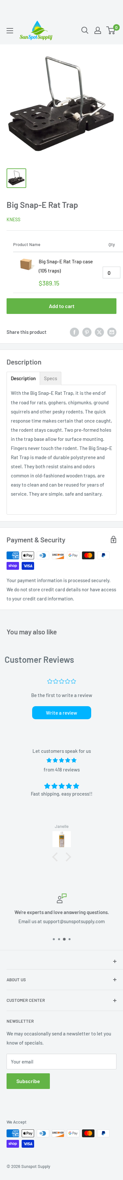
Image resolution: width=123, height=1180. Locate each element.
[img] (61, 760)
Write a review (61, 713)
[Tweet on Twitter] (99, 332)
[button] (56, 857)
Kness (13, 219)
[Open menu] (10, 30)
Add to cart (61, 306)
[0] (111, 30)
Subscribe (28, 1081)
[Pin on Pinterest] (87, 332)
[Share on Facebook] (74, 332)
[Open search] (85, 30)
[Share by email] (111, 332)
